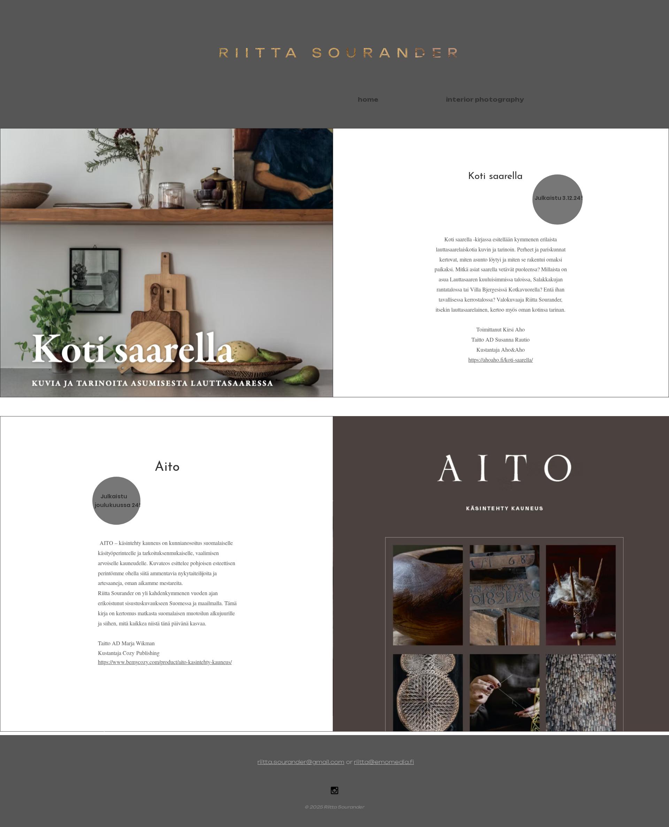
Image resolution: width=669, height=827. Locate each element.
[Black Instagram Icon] (334, 790)
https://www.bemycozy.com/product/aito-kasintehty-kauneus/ (165, 661)
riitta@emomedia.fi (384, 761)
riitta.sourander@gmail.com (300, 761)
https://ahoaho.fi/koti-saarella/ (500, 359)
